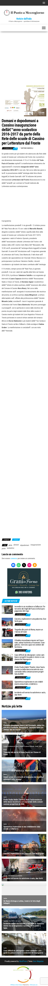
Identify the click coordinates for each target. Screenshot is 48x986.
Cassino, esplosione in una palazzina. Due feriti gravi (30, 620)
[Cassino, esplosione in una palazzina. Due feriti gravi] (7, 622)
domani (16, 545)
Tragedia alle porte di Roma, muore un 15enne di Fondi (29, 630)
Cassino (16, 539)
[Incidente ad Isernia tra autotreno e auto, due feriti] (7, 695)
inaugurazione (35, 545)
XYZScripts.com (34, 985)
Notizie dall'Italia (24, 18)
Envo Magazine (38, 961)
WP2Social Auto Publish (16, 985)
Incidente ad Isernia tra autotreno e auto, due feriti (30, 693)
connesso (13, 558)
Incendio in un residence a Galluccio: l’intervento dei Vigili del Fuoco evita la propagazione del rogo (30, 608)
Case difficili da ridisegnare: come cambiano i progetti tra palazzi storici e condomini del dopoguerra (30, 657)
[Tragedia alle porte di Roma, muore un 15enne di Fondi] (7, 632)
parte (3, 548)
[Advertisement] (24, 57)
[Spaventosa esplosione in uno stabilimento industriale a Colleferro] (7, 685)
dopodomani (24, 545)
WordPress (23, 961)
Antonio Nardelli (27, 148)
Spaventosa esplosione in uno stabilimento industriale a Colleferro (29, 683)
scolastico (10, 548)
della (10, 545)
